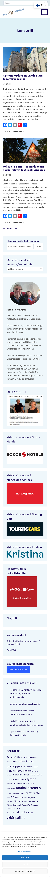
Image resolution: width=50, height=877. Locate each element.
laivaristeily (22, 783)
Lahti (14, 783)
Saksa (25, 798)
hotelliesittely (25, 770)
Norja (22, 793)
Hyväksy (25, 857)
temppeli (17, 805)
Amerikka (25, 757)
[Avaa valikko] (44, 12)
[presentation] (25, 59)
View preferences (25, 871)
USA (18, 809)
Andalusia (33, 757)
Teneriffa (26, 805)
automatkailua (16, 761)
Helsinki (35, 767)
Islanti (36, 771)
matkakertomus (28, 788)
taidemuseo (33, 801)
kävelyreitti (28, 779)
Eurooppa (13, 766)
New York (16, 793)
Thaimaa (34, 805)
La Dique (9, 783)
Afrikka (16, 757)
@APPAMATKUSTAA (18, 669)
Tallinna (9, 805)
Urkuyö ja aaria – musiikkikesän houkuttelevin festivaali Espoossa (24, 168)
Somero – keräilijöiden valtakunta (25, 704)
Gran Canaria (26, 767)
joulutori (9, 775)
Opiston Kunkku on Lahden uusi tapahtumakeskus (23, 77)
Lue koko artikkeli (13, 131)
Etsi (39, 246)
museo (9, 793)
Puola (8, 798)
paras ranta (32, 793)
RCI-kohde (17, 797)
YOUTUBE (11, 650)
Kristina (37, 547)
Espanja (30, 761)
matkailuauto (11, 788)
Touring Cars (11, 808)
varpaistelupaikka (18, 812)
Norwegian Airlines (19, 480)
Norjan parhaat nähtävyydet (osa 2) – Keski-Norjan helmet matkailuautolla (26, 694)
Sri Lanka (10, 801)
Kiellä (25, 864)
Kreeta (32, 775)
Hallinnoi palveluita (24, 851)
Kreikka (39, 775)
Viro (31, 813)
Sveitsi (24, 802)
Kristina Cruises (13, 779)
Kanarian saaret (21, 774)
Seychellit (31, 798)
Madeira (31, 783)
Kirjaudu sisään (10, 228)
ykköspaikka (16, 817)
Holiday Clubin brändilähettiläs (16, 571)
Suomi (17, 801)
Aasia (9, 756)
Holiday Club (12, 771)
